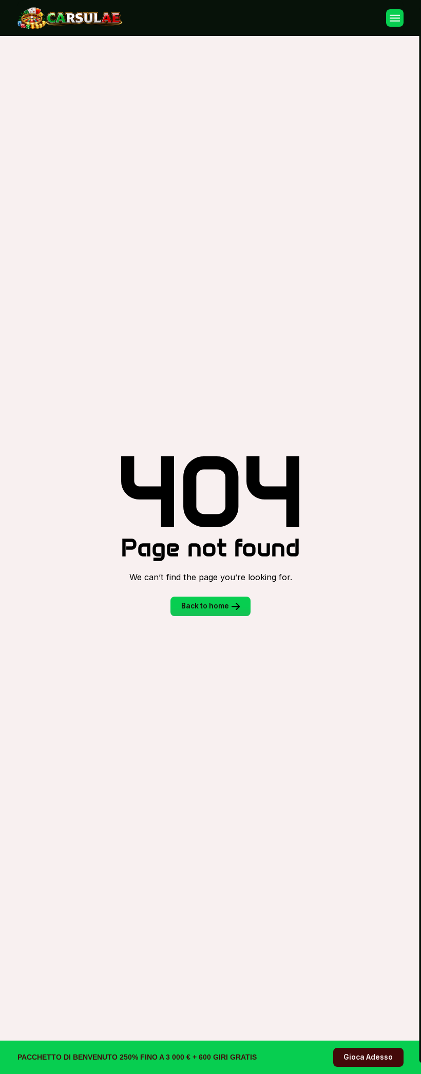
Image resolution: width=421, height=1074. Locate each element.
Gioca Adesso (368, 1057)
